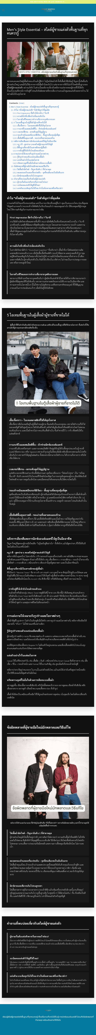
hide (21, 103)
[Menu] (3, 10)
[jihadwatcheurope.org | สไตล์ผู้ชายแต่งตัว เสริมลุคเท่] (48, 10)
